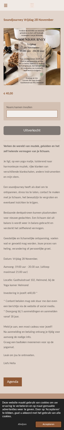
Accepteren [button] (48, 424)
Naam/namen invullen (19, 107)
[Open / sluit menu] (6, 5)
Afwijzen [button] (22, 424)
